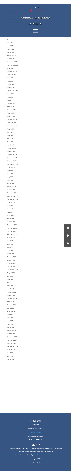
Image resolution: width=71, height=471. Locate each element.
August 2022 (11, 68)
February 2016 (11, 148)
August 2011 (11, 311)
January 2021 (11, 87)
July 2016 (10, 132)
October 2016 (11, 122)
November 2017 (12, 106)
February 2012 (11, 292)
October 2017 (11, 110)
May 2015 (10, 177)
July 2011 (10, 314)
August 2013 (11, 238)
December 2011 (12, 298)
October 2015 (11, 161)
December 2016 (12, 119)
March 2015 (11, 183)
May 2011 (10, 321)
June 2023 (10, 43)
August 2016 (11, 129)
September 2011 (12, 308)
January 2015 (11, 190)
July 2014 (10, 206)
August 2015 (11, 167)
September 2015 (12, 164)
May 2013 (10, 247)
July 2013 (10, 241)
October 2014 (11, 196)
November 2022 (12, 65)
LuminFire (36, 455)
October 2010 (11, 343)
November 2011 (12, 302)
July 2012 (10, 276)
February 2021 (11, 84)
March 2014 (11, 218)
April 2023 (10, 49)
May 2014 (10, 212)
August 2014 (11, 202)
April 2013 (10, 250)
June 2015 (10, 174)
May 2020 (10, 97)
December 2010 (12, 337)
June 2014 (10, 209)
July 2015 (10, 170)
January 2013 (11, 260)
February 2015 (11, 186)
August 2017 (11, 113)
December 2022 (12, 62)
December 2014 (12, 193)
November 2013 (12, 228)
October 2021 (11, 75)
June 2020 (10, 94)
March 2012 (11, 289)
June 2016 (10, 135)
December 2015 (12, 154)
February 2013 (11, 257)
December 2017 (12, 103)
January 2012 (11, 295)
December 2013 (12, 225)
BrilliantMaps (52, 455)
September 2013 (12, 234)
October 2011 (11, 305)
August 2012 (11, 273)
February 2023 (12, 55)
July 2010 (10, 353)
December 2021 (12, 71)
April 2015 (10, 180)
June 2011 (10, 317)
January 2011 (11, 333)
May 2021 (10, 81)
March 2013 (11, 254)
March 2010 (11, 359)
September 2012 (12, 270)
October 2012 (11, 266)
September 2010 (12, 346)
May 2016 (10, 138)
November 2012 (12, 263)
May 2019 (10, 100)
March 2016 (11, 145)
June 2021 (10, 78)
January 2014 (11, 222)
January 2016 (11, 151)
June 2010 (10, 356)
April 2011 (10, 324)
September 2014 (12, 199)
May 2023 (10, 46)
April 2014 (10, 215)
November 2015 (12, 158)
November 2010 (12, 340)
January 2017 (11, 116)
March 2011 (10, 327)
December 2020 (12, 91)
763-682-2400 (35, 23)
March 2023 (11, 52)
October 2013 (11, 231)
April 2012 (10, 286)
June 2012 (10, 279)
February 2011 (11, 330)
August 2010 (11, 349)
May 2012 (10, 282)
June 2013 (10, 244)
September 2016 (12, 126)
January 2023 (11, 59)
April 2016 (10, 142)
